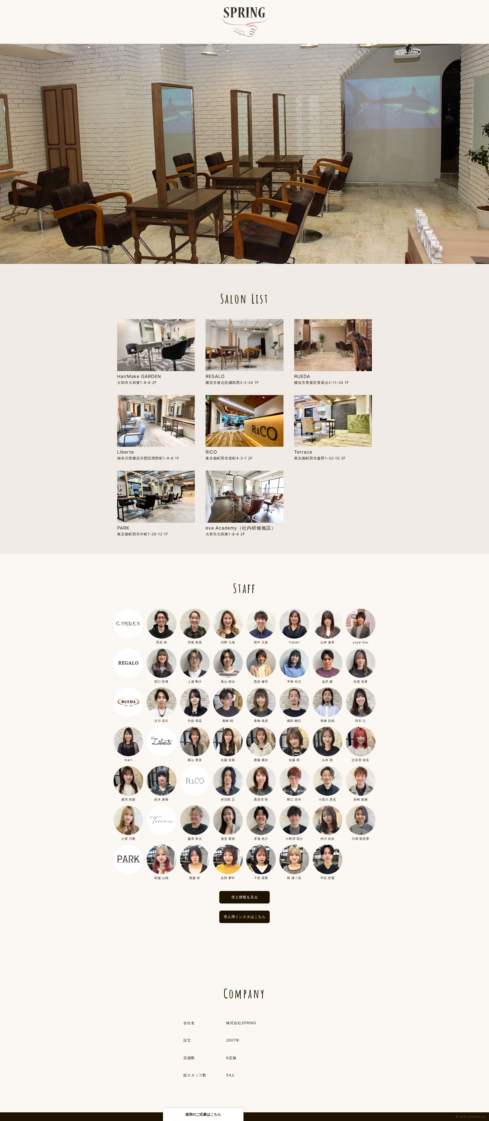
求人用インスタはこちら (245, 916)
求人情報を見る (244, 897)
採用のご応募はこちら (203, 1114)
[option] (244, 154)
